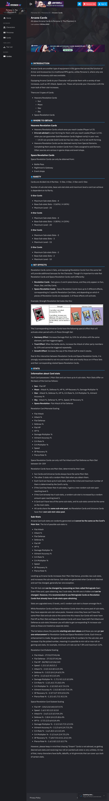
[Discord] (79, 4)
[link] (49, 4)
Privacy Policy (35, 798)
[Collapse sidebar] (31, 4)
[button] (13, 11)
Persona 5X (35, 13)
